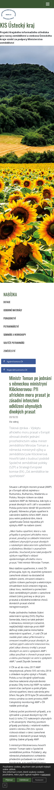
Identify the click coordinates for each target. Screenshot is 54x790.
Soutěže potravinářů (13, 343)
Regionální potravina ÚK (16, 370)
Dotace (6, 302)
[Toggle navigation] (48, 4)
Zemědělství (9, 351)
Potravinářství (11, 326)
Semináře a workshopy (14, 334)
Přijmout (9, 780)
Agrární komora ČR (14, 361)
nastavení (45, 774)
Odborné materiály (12, 310)
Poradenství (9, 318)
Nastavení (39, 780)
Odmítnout (23, 780)
